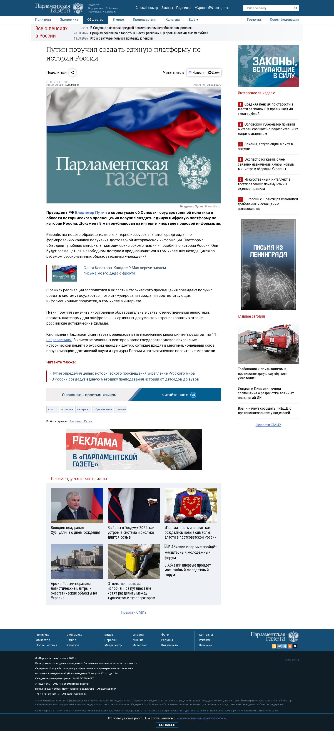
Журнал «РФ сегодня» (212, 8)
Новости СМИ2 (134, 612)
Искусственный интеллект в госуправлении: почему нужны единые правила (264, 184)
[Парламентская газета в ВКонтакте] (279, 646)
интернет (83, 409)
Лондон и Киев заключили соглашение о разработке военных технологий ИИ (266, 393)
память (121, 409)
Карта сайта (291, 659)
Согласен (167, 725)
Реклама (205, 640)
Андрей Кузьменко (67, 84)
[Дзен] (213, 72)
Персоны (111, 640)
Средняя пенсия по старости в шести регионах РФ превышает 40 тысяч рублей (141, 33)
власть (52, 409)
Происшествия (145, 20)
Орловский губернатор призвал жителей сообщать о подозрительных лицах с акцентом (268, 129)
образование (103, 409)
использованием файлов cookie (201, 718)
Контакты (206, 634)
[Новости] (196, 72)
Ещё (192, 20)
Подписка (183, 8)
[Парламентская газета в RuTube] (295, 646)
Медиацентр (113, 645)
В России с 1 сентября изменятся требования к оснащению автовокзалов (268, 204)
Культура (173, 20)
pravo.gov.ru (214, 84)
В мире (118, 20)
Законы (167, 8)
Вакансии (205, 645)
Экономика (69, 20)
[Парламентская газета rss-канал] (274, 646)
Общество (95, 20)
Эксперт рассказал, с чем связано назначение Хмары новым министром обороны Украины (266, 164)
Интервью (140, 645)
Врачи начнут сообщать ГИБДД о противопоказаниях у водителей (264, 410)
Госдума (254, 20)
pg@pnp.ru (80, 694)
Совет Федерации (284, 20)
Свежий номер (147, 8)
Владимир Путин (91, 212)
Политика (43, 20)
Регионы (167, 640)
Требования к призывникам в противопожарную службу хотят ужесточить (263, 373)
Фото (165, 634)
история (67, 409)
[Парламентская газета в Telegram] (284, 646)
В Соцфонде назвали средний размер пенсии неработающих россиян (136, 28)
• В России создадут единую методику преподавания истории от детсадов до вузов (124, 379)
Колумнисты (170, 645)
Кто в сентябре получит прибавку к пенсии (113, 38)
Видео (109, 634)
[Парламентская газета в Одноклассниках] (290, 646)
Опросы (138, 634)
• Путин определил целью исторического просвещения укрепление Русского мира (122, 373)
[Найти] (296, 8)
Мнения (138, 640)
